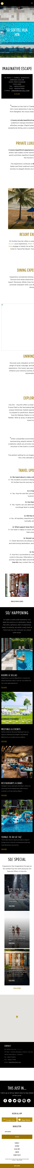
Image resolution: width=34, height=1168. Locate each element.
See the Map (17, 94)
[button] (17, 1017)
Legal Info (17, 1149)
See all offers (17, 988)
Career (17, 1152)
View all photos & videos (17, 601)
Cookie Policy (17, 1155)
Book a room (17, 1166)
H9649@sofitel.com (20, 90)
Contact (17, 1143)
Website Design (19, 1160)
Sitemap (17, 1146)
